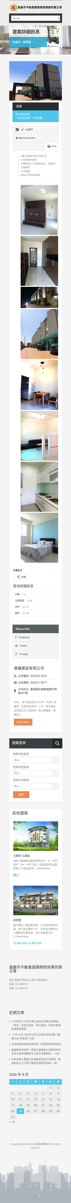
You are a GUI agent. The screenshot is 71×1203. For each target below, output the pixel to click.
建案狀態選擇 (21, 766)
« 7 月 (12, 1122)
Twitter (23, 645)
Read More (44, 868)
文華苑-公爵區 (21, 855)
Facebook (24, 637)
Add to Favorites (26, 138)
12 (28, 1099)
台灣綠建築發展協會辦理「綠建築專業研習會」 (37, 1044)
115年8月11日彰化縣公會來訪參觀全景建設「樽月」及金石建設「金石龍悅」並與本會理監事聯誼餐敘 (36, 1025)
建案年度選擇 (21, 780)
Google (24, 654)
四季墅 (17, 920)
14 (43, 1099)
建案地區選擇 (21, 753)
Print (54, 146)
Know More (23, 722)
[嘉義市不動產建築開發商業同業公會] (35, 7)
